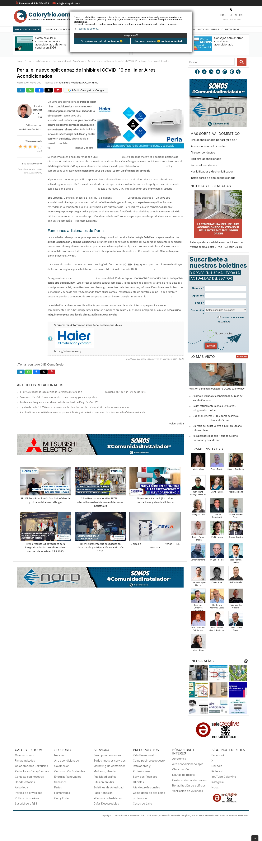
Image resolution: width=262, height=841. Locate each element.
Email (199, 302)
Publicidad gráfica (105, 776)
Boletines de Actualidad (109, 787)
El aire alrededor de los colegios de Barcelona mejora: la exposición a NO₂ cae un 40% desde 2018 (83, 392)
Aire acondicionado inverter (208, 146)
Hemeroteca (62, 792)
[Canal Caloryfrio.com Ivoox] (239, 72)
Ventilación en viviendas (187, 790)
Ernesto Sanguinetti (217, 515)
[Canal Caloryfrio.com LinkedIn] (211, 72)
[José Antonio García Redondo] (217, 619)
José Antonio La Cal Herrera (198, 629)
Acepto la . (231, 319)
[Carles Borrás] (217, 461)
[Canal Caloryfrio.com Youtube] (218, 72)
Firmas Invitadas (25, 760)
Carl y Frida (61, 798)
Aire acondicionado (66, 760)
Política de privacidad (28, 792)
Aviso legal (22, 787)
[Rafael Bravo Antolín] (198, 529)
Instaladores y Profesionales (142, 768)
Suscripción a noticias (107, 755)
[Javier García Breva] (235, 619)
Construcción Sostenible (60, 29)
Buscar (241, 62)
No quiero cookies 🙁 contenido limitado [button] (159, 41)
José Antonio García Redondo (216, 629)
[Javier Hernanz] (198, 551)
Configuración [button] (130, 35)
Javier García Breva (236, 629)
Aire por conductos (203, 152)
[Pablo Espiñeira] (235, 483)
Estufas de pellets (183, 774)
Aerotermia (179, 758)
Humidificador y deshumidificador (212, 171)
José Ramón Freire (235, 561)
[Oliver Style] (217, 574)
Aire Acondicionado (27, 29)
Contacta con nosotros (29, 776)
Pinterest (217, 771)
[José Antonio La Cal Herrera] (198, 619)
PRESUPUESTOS (231, 15)
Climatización (180, 769)
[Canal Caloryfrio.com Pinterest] (232, 72)
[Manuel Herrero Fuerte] (235, 506)
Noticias (203, 29)
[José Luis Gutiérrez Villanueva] (198, 597)
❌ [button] (190, 14)
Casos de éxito (142, 803)
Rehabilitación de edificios (189, 785)
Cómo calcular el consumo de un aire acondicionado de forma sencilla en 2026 (51, 42)
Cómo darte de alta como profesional (149, 795)
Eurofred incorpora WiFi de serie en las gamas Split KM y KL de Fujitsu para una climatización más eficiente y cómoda (82, 412)
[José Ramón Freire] (235, 551)
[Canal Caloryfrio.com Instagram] (225, 72)
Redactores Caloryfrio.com (32, 771)
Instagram (218, 782)
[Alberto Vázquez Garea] (198, 574)
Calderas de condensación (189, 780)
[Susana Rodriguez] (235, 461)
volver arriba (176, 423)
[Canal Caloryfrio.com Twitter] (204, 72)
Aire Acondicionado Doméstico (68, 61)
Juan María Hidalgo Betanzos (198, 493)
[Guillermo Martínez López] (217, 597)
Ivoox (215, 787)
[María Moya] (198, 461)
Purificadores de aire (204, 165)
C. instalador (230, 29)
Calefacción (61, 766)
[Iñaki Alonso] (217, 529)
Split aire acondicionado (206, 158)
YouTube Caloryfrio (224, 776)
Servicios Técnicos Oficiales (145, 779)
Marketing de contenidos (109, 766)
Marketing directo (105, 771)
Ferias (215, 29)
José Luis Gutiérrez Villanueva (198, 608)
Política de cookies (27, 798)
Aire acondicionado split (187, 764)
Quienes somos (25, 755)
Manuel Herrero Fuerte (235, 515)
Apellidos (198, 295)
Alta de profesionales (146, 787)
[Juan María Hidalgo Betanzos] (198, 483)
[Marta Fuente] (217, 483)
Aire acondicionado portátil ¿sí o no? (214, 139)
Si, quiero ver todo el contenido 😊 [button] (102, 41)
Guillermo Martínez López (217, 606)
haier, (20, 169)
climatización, (29, 169)
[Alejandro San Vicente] (235, 597)
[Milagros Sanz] (198, 506)
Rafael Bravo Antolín (198, 538)
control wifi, (36, 173)
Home (20, 61)
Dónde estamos (25, 782)
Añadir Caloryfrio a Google (87, 90)
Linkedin (217, 766)
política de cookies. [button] (89, 28)
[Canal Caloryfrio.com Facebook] (197, 72)
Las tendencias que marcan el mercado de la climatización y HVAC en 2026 (60, 402)
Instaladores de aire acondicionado (213, 177)
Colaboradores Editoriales (31, 766)
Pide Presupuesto (144, 755)
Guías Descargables (106, 803)
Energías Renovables (67, 776)
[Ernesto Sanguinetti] (217, 506)
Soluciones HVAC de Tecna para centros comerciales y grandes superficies (59, 397)
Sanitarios (60, 782)
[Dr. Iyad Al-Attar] (217, 551)
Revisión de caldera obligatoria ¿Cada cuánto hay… (217, 388)
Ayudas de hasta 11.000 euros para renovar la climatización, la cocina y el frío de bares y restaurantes (74, 407)
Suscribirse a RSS (26, 803)
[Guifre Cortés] (235, 574)
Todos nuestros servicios (110, 760)
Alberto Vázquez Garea (198, 583)
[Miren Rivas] (198, 642)
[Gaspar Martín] (235, 529)
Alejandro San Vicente (235, 606)
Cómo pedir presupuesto (149, 760)
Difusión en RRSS (104, 782)
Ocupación (197, 312)
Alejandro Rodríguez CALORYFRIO (79, 82)
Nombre (198, 288)
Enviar (211, 345)
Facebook (218, 755)
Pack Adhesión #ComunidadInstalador (108, 795)
